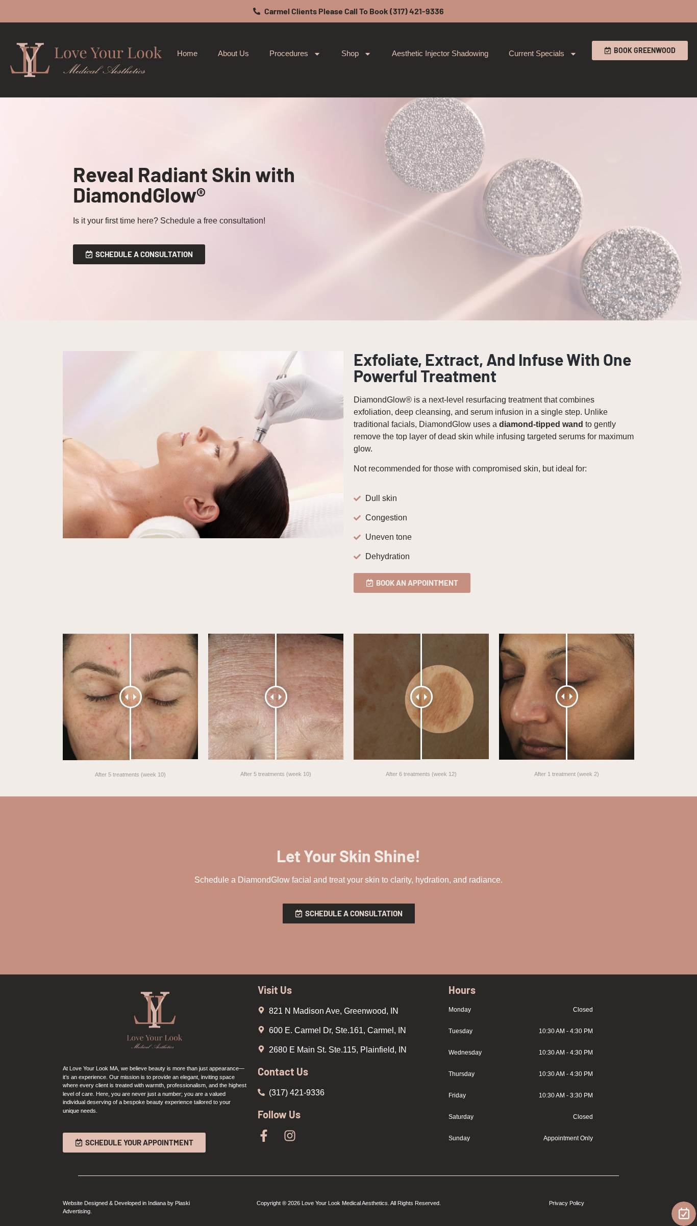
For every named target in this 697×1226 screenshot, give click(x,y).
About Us (233, 53)
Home (187, 53)
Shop (350, 53)
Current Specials (536, 53)
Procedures (288, 53)
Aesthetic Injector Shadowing (440, 53)
